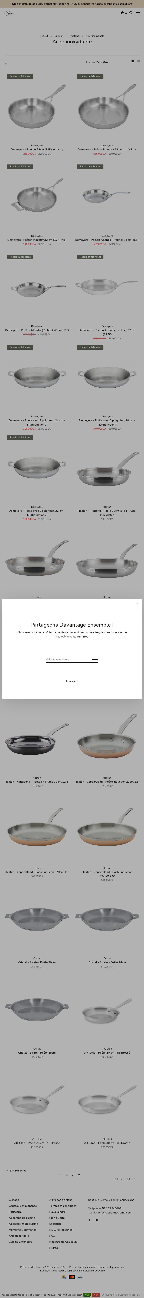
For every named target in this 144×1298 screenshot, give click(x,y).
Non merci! (72, 681)
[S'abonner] (94, 659)
